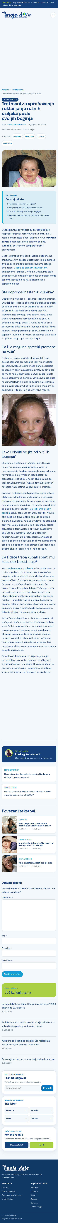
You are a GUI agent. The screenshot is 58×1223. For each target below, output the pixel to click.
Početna (5, 90)
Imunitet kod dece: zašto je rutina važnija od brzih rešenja (36, 844)
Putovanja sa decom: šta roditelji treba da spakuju (28, 1059)
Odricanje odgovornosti (12, 1195)
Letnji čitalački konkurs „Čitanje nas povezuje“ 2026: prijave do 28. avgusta (29, 1006)
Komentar (7, 897)
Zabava (34, 1118)
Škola (8, 1118)
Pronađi (47, 1088)
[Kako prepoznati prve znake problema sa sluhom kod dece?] (9, 824)
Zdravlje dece (17, 90)
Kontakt (5, 1187)
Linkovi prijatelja (8, 1191)
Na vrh (41, 1145)
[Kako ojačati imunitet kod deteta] (9, 863)
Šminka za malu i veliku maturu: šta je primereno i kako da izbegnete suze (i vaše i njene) (28, 1024)
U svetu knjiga (36, 1207)
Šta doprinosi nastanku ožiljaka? (22, 204)
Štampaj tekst (16, 1145)
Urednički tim (7, 1199)
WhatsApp (29, 136)
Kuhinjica (34, 1203)
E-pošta (41, 136)
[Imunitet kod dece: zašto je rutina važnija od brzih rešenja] (9, 844)
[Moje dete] (16, 15)
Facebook (17, 136)
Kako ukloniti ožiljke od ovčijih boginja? (24, 211)
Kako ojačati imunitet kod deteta (35, 862)
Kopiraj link (7, 143)
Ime (4, 935)
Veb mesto (7, 960)
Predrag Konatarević (16, 124)
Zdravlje (23, 820)
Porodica (10, 1110)
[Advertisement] (29, 52)
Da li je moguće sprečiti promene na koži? (25, 208)
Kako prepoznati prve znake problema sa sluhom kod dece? (35, 824)
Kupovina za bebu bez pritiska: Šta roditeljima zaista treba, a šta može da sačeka (26, 1042)
